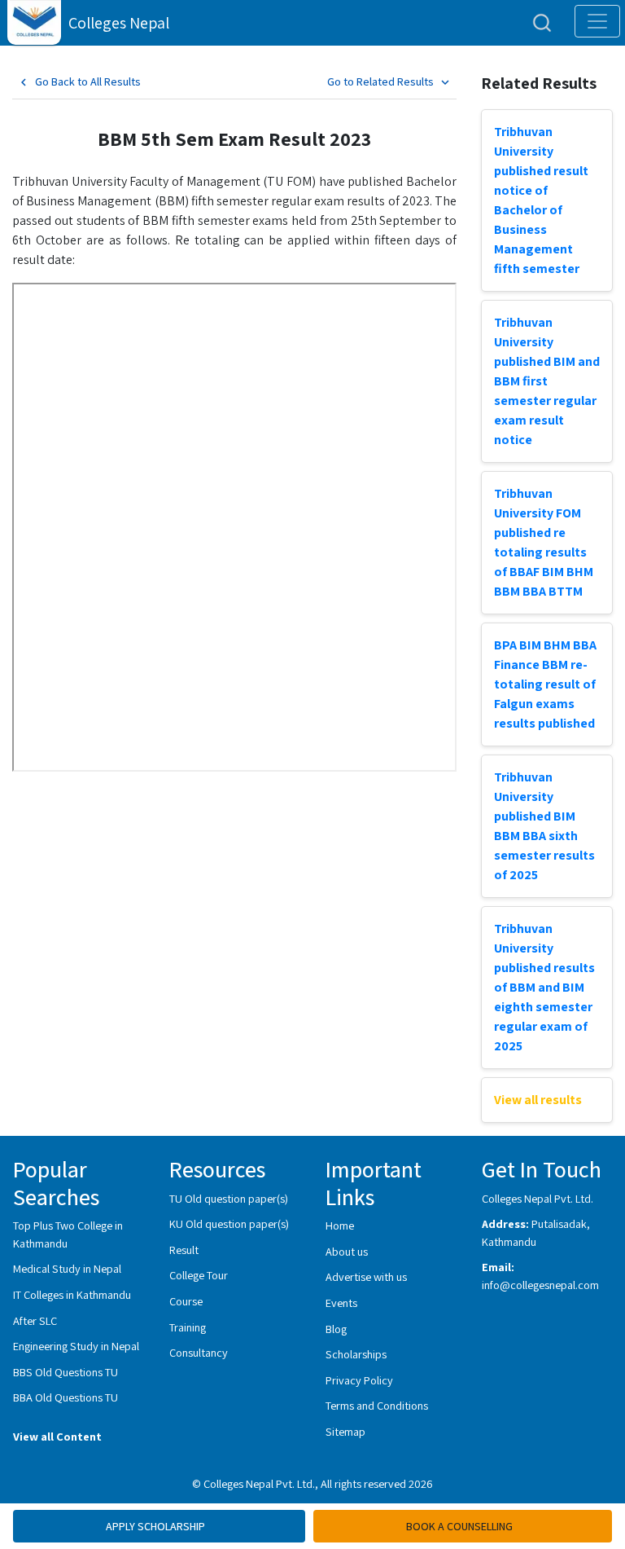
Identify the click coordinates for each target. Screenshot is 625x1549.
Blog (336, 1328)
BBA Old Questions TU (65, 1397)
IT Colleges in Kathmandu (72, 1294)
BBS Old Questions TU (65, 1372)
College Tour (198, 1275)
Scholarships (356, 1354)
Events (341, 1302)
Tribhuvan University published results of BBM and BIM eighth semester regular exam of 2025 (544, 987)
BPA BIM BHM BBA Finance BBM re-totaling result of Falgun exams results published (545, 684)
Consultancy (198, 1352)
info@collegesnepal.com (540, 1284)
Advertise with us (366, 1276)
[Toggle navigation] (597, 21)
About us (347, 1251)
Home (340, 1225)
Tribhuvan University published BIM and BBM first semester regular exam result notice (547, 381)
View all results (538, 1099)
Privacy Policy (359, 1380)
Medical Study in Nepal (67, 1268)
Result (184, 1249)
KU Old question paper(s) (229, 1223)
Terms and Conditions (377, 1405)
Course (186, 1301)
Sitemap (345, 1431)
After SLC (35, 1320)
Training (187, 1327)
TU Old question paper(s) (228, 1198)
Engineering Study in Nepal (76, 1345)
